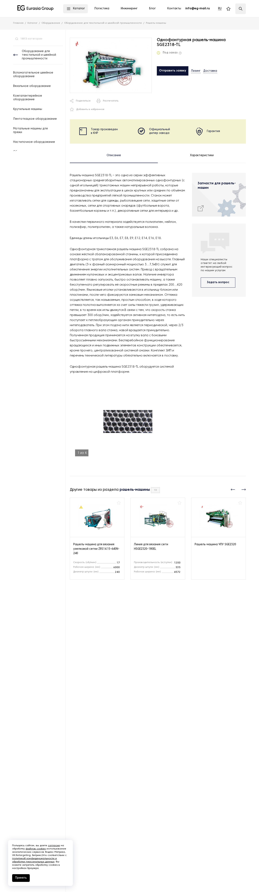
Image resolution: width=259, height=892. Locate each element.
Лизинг (196, 71)
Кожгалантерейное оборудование (27, 98)
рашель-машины (135, 490)
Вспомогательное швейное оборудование (33, 74)
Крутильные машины (27, 109)
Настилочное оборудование (34, 142)
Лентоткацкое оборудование (35, 119)
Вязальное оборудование (32, 86)
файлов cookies (35, 849)
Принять (21, 878)
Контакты (174, 8)
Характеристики (202, 155)
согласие (54, 845)
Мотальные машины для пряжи (30, 130)
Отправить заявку (172, 70)
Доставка (210, 71)
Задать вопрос (218, 282)
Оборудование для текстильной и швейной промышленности (39, 55)
